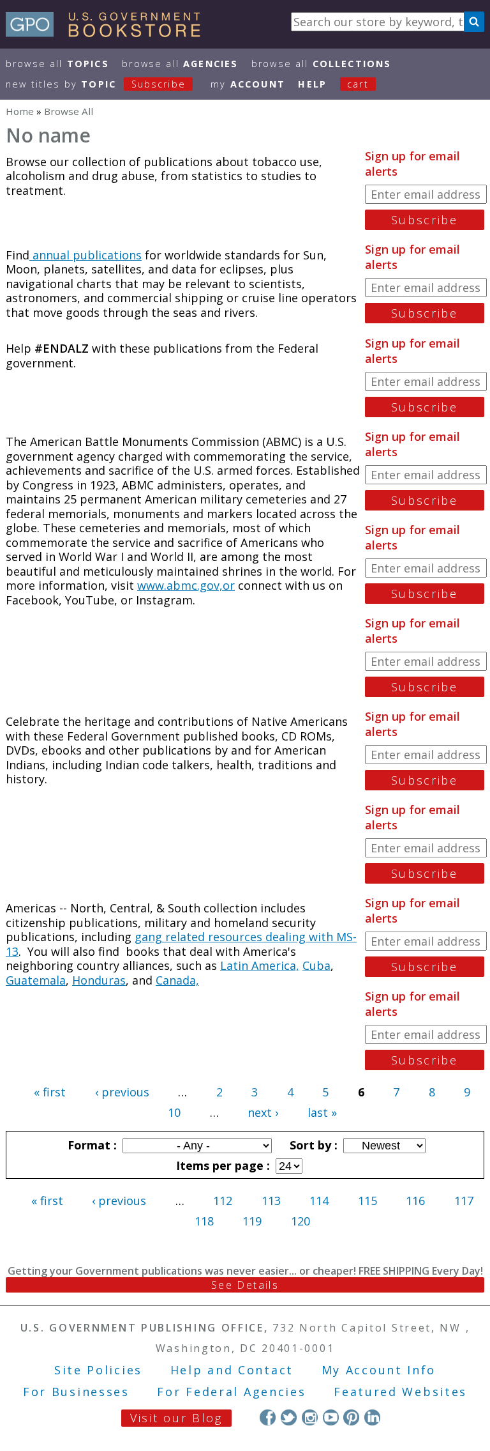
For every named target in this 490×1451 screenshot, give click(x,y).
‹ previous (122, 1092)
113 (271, 1200)
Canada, (177, 980)
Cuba (316, 965)
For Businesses (76, 1391)
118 (204, 1221)
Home (20, 111)
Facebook (268, 1417)
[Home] (109, 32)
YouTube (331, 1417)
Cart (358, 84)
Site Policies (98, 1370)
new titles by (96, 84)
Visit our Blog (176, 1417)
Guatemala (36, 980)
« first (50, 1092)
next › (263, 1112)
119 (252, 1221)
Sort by (312, 1145)
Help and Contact (231, 1370)
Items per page (221, 1165)
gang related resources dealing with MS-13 (181, 944)
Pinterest (351, 1417)
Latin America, (259, 965)
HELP (312, 84)
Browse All (57, 64)
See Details (245, 1285)
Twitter (289, 1417)
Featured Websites (400, 1391)
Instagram (310, 1417)
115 (367, 1200)
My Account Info (379, 1370)
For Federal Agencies (231, 1391)
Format (91, 1145)
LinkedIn (372, 1417)
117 (463, 1200)
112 (222, 1200)
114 (319, 1200)
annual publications (85, 255)
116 (415, 1200)
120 (300, 1221)
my (248, 84)
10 (174, 1112)
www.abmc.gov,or (186, 585)
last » (322, 1112)
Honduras (99, 980)
